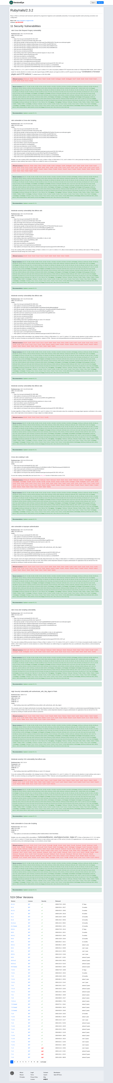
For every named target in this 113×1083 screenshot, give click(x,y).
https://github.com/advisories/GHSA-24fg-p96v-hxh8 (27, 40)
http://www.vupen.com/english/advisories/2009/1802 (27, 550)
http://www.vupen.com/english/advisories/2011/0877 (27, 61)
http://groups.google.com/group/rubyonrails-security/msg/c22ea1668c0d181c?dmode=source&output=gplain (42, 42)
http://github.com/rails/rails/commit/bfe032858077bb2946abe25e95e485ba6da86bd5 (36, 307)
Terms (32, 1074)
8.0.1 (12, 951)
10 (37, 1062)
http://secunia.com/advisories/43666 (23, 51)
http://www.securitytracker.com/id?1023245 (25, 330)
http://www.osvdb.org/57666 (21, 241)
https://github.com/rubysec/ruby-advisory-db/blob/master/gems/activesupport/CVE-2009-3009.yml (39, 246)
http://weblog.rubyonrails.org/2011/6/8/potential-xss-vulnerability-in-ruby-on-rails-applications (38, 632)
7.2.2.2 (13, 979)
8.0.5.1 (13, 929)
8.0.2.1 (13, 945)
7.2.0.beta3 (14, 1004)
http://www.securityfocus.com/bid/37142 (24, 328)
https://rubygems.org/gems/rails (25, 20)
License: (12, 22)
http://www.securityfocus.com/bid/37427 (24, 404)
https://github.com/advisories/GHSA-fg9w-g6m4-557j (27, 396)
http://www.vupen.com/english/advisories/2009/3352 (27, 331)
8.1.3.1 (13, 904)
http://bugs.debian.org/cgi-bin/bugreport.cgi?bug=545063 (29, 224)
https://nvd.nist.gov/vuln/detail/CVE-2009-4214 (26, 304)
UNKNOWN (20, 22)
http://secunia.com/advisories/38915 (23, 316)
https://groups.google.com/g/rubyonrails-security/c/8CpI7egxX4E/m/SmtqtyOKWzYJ (35, 153)
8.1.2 (12, 913)
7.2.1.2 (13, 988)
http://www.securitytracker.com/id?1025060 (25, 58)
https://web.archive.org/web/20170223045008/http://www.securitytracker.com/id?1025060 (37, 66)
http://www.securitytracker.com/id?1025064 (25, 146)
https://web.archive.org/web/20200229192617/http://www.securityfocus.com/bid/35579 (36, 555)
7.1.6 (12, 1013)
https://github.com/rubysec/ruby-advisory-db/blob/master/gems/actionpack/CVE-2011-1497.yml (38, 472)
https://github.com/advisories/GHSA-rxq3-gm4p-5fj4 (27, 536)
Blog (45, 1077)
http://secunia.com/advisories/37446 (23, 314)
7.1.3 (12, 1048)
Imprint (45, 1074)
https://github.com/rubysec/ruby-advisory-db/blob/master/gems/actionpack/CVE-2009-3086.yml (39, 408)
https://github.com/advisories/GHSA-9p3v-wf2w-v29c (27, 305)
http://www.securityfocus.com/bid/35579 (24, 548)
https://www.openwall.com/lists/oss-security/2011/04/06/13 (29, 469)
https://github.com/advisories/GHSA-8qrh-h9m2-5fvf (27, 220)
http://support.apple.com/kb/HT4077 (23, 236)
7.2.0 (12, 998)
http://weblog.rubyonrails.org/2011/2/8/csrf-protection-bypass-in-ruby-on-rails (34, 52)
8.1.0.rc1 (13, 923)
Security (44, 901)
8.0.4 (12, 938)
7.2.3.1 (13, 973)
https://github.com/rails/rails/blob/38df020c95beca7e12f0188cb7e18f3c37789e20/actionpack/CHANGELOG (42, 467)
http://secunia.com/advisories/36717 (23, 233)
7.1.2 (12, 1051)
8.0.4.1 (13, 935)
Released (58, 901)
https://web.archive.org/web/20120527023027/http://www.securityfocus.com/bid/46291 (36, 64)
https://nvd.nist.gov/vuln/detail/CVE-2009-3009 (26, 219)
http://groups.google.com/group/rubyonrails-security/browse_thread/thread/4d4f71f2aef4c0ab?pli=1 (40, 309)
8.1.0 (12, 920)
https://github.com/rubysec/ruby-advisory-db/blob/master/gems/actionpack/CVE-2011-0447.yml (38, 63)
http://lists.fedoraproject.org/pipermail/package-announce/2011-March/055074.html (35, 45)
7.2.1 (12, 995)
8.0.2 (12, 948)
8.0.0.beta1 (14, 966)
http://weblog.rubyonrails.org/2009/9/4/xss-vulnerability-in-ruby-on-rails (32, 238)
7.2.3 (12, 976)
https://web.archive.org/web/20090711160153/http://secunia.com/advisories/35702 (35, 554)
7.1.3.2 (13, 1041)
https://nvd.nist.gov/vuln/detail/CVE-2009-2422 (26, 535)
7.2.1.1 (13, 991)
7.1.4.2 (13, 1026)
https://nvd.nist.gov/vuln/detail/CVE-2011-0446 (26, 129)
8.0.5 (12, 932)
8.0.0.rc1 (13, 963)
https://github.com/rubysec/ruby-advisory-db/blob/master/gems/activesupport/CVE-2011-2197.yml (39, 639)
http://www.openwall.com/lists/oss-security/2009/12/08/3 (28, 326)
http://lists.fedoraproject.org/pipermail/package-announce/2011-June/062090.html (35, 625)
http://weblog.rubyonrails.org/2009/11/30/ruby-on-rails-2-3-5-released (32, 319)
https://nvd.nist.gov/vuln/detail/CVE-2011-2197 (26, 618)
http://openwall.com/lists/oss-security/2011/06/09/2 (27, 627)
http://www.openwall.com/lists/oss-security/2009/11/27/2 (28, 324)
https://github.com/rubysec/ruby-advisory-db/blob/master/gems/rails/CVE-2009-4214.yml (37, 333)
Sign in (93, 2)
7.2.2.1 (13, 982)
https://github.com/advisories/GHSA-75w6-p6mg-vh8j (28, 130)
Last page (43, 1062)
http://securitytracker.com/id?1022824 (24, 234)
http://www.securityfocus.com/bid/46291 (24, 56)
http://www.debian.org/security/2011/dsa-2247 (26, 54)
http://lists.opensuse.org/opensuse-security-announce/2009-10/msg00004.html (34, 229)
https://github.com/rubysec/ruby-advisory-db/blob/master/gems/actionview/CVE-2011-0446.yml (38, 151)
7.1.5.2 (13, 1016)
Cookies (33, 1079)
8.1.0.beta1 (14, 926)
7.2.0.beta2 (14, 1007)
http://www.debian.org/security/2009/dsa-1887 (26, 239)
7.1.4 (12, 1032)
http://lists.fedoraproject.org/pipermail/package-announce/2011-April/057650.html (35, 44)
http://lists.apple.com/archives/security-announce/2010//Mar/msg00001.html (34, 227)
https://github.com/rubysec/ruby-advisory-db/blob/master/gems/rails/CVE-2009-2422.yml (37, 552)
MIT (29, 904)
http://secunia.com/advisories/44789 (23, 630)
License (30, 901)
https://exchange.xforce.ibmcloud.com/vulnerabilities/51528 (29, 538)
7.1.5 (12, 1023)
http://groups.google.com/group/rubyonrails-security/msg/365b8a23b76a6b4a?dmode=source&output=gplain (42, 132)
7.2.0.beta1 (14, 1010)
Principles (22, 1077)
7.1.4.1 (13, 1029)
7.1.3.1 (13, 1045)
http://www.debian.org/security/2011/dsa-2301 (26, 323)
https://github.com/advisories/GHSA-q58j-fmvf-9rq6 (27, 470)
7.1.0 (12, 1057)
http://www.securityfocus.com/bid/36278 (24, 243)
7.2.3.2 (13, 970)
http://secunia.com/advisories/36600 (23, 231)
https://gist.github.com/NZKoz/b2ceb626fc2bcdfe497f (28, 637)
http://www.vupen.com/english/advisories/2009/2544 (27, 245)
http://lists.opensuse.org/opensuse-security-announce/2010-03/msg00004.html (34, 312)
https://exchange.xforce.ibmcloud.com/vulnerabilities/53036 (29, 222)
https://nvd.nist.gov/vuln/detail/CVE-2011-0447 (26, 39)
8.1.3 (12, 907)
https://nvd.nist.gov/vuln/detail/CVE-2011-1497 (26, 465)
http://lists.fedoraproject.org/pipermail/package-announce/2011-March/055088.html (35, 47)
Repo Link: (13, 20)
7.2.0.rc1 (13, 1001)
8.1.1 (12, 916)
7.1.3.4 (13, 1035)
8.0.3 (12, 941)
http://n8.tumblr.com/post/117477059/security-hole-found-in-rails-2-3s (32, 542)
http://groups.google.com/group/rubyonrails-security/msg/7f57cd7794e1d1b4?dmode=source (38, 226)
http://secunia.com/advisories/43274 (23, 49)
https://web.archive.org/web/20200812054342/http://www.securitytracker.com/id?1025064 (37, 156)
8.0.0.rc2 (13, 960)
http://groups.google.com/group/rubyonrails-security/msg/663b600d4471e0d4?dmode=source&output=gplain (42, 621)
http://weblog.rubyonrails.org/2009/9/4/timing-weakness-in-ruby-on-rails (32, 401)
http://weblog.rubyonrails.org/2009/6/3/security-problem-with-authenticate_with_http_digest (37, 547)
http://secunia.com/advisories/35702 (23, 543)
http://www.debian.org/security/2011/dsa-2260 (26, 321)
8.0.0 (12, 957)
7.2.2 (12, 985)
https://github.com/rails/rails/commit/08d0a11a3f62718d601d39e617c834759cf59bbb (36, 833)
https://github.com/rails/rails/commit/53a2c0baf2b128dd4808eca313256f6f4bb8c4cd (36, 634)
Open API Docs (58, 1074)
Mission (22, 1074)
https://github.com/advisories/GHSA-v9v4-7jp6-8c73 (27, 620)
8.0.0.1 (13, 954)
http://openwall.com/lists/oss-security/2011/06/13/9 (27, 628)
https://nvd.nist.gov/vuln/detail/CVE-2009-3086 (26, 394)
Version (13, 901)
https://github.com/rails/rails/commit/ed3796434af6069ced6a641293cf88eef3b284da (36, 635)
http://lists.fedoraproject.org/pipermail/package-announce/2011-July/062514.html (35, 623)
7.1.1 (12, 1054)
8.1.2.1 (13, 910)
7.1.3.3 (13, 1038)
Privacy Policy (34, 1077)
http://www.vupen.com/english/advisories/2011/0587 (27, 59)
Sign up (100, 2)
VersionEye (18, 2)
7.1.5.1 (13, 1020)
